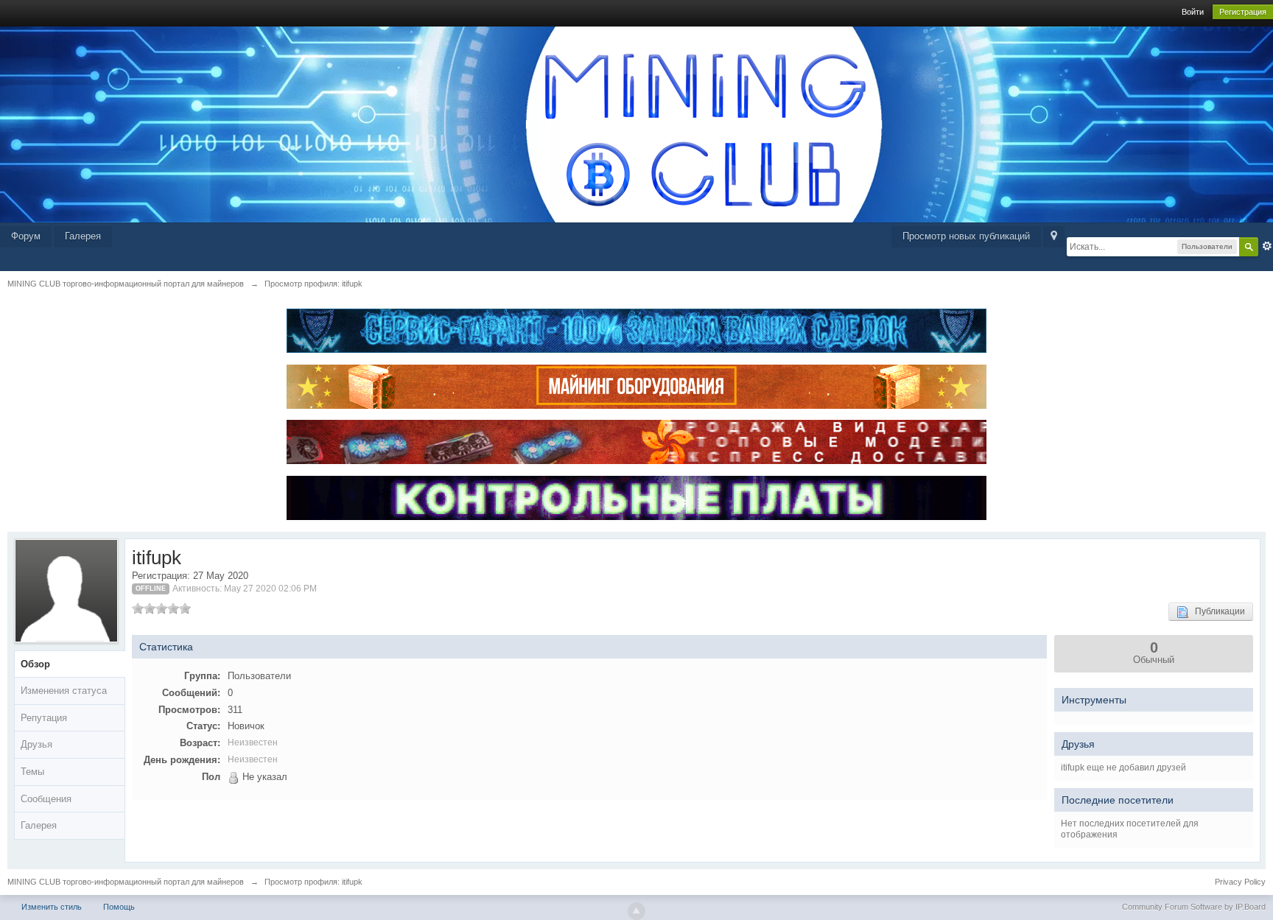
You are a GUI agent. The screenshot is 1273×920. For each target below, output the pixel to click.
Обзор (35, 664)
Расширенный (1267, 246)
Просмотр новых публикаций (966, 236)
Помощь (119, 906)
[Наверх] (636, 911)
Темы (32, 771)
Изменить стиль (51, 906)
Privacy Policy (1240, 881)
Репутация (44, 717)
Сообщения (46, 798)
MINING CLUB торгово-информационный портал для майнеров (125, 881)
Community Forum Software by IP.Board (1194, 906)
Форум (26, 236)
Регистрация (1242, 11)
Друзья (36, 744)
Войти (1193, 11)
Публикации (1216, 611)
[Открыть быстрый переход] (1054, 236)
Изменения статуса (64, 690)
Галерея (83, 236)
